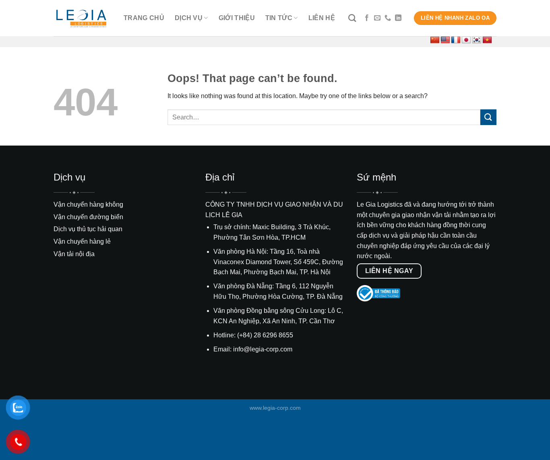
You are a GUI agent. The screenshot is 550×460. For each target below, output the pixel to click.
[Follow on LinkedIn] (398, 18)
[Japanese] (466, 40)
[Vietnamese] (487, 40)
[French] (456, 40)
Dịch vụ (189, 17)
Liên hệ (321, 17)
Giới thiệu (237, 17)
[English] (445, 40)
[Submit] (488, 117)
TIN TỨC (278, 17)
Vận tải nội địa (74, 254)
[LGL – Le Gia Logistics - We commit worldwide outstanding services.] (83, 18)
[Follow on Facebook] (367, 18)
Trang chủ (144, 17)
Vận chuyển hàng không (88, 204)
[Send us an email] (377, 18)
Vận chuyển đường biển (88, 217)
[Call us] (388, 18)
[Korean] (477, 40)
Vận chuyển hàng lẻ (82, 241)
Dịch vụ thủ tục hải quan (88, 229)
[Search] (352, 18)
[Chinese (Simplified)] (435, 40)
